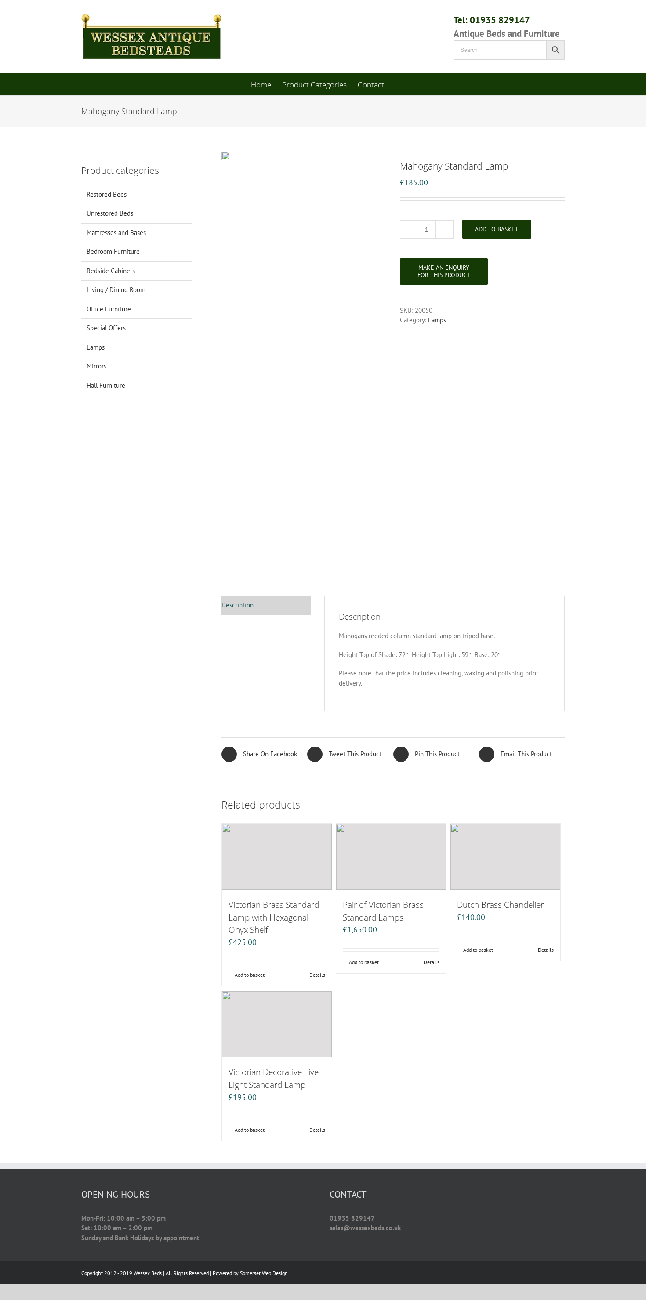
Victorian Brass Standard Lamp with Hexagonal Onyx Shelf (274, 917)
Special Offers (106, 328)
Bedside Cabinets (111, 271)
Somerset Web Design (264, 1273)
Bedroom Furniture (113, 251)
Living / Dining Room (116, 289)
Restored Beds (107, 194)
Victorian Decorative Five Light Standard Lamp (274, 1078)
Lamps (437, 320)
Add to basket (497, 229)
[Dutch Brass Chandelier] (505, 857)
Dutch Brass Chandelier (500, 904)
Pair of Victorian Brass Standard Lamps (383, 911)
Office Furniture (109, 309)
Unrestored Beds (110, 213)
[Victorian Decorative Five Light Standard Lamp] (277, 1024)
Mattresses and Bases (116, 232)
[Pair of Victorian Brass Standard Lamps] (391, 857)
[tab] (266, 605)
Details (317, 974)
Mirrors (96, 366)
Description (237, 605)
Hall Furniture (106, 385)
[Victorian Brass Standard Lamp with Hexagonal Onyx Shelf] (277, 857)
